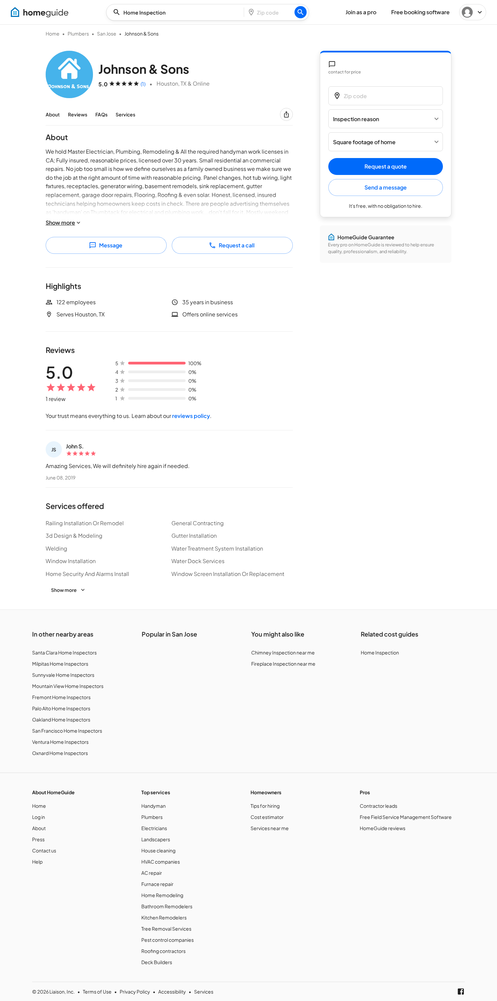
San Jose (106, 33)
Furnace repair (157, 884)
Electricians (154, 828)
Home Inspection (380, 652)
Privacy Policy (135, 991)
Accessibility (172, 991)
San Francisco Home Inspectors (67, 731)
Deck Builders (156, 962)
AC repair (151, 873)
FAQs (101, 114)
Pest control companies (167, 940)
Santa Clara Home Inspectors (64, 652)
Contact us (44, 850)
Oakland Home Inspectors (61, 719)
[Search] (300, 12)
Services (125, 114)
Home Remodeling (162, 895)
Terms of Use (97, 991)
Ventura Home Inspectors (60, 742)
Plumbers (78, 33)
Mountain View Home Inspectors (67, 686)
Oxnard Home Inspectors (60, 753)
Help (37, 862)
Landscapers (155, 839)
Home (53, 33)
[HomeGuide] (39, 12)
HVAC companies (160, 862)
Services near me (270, 828)
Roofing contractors (163, 951)
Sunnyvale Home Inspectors (63, 675)
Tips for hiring (265, 806)
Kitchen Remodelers (164, 917)
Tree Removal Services (166, 929)
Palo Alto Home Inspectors (61, 708)
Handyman (153, 806)
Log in (38, 817)
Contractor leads (378, 806)
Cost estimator (267, 817)
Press (38, 839)
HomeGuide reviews (382, 828)
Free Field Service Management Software (406, 817)
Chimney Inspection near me (283, 652)
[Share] (286, 114)
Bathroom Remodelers (166, 906)
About (53, 114)
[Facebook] (461, 991)
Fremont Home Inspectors (61, 697)
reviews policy (191, 415)
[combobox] (177, 12)
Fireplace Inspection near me (283, 664)
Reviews (77, 114)
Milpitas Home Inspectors (60, 664)
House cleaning (158, 850)
